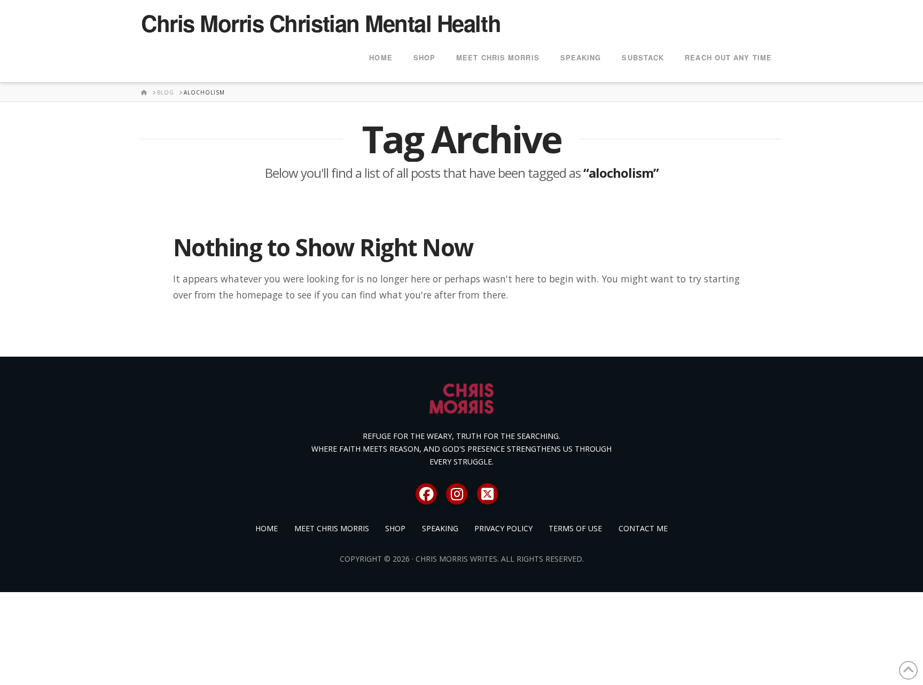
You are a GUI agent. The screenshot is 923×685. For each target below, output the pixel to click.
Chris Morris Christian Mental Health (320, 23)
